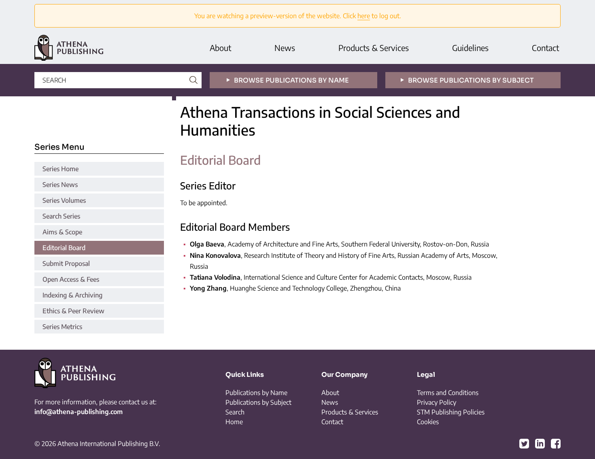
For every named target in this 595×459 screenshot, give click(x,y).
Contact (545, 47)
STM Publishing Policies (450, 412)
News (284, 47)
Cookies (428, 422)
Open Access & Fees (70, 279)
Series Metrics (62, 327)
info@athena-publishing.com (78, 412)
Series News (60, 185)
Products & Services (373, 47)
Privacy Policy (436, 402)
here (363, 16)
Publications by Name (256, 393)
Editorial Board (63, 248)
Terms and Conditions (447, 393)
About (220, 47)
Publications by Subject (258, 402)
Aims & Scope (62, 232)
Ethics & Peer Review (73, 311)
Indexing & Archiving (72, 295)
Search (234, 412)
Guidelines (470, 47)
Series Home (60, 169)
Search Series (61, 216)
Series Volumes (64, 200)
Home (234, 422)
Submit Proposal (66, 263)
